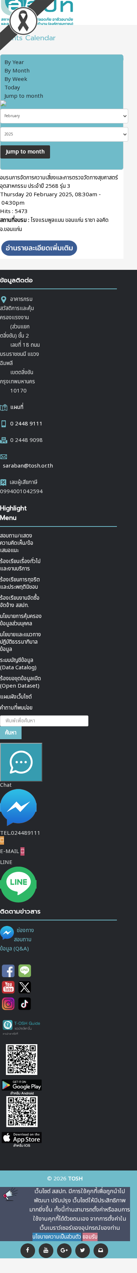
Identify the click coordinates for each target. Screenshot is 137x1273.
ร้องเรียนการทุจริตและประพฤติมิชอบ (20, 583)
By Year (14, 62)
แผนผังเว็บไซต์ (16, 697)
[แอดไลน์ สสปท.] (24, 971)
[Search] (12, 104)
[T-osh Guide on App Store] (21, 1122)
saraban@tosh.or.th (28, 466)
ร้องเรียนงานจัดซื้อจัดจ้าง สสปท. (19, 602)
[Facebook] (27, 1250)
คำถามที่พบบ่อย (16, 708)
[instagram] (8, 1004)
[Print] (111, 58)
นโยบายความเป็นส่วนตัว (57, 1237)
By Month (17, 71)
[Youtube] (8, 987)
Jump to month (23, 96)
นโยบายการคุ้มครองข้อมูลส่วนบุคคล (21, 620)
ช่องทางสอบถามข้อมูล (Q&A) (17, 939)
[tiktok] (24, 1004)
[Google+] (64, 1250)
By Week (15, 79)
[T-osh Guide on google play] (21, 1070)
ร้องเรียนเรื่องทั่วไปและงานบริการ (20, 565)
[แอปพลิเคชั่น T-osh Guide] (21, 1027)
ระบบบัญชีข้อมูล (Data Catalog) (18, 664)
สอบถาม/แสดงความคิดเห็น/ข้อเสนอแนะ (16, 543)
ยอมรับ (90, 1237)
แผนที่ (16, 407)
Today (12, 87)
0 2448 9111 (26, 424)
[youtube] (46, 1250)
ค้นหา (10, 733)
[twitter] (24, 987)
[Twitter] (82, 1250)
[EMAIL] (120, 58)
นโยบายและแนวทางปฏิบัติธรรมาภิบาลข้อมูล (20, 642)
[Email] (101, 1250)
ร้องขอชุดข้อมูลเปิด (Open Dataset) (20, 682)
